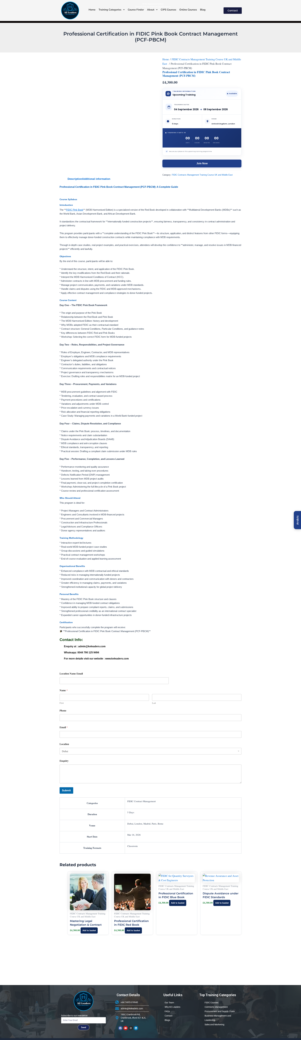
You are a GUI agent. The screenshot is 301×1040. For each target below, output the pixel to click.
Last (154, 703)
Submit (66, 790)
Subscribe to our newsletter (74, 1015)
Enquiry (64, 760)
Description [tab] (75, 178)
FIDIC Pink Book (74, 209)
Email (64, 727)
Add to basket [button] (89, 930)
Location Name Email (71, 673)
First (62, 703)
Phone (63, 710)
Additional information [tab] (96, 178)
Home (165, 59)
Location (64, 743)
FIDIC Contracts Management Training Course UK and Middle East (202, 175)
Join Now (202, 163)
